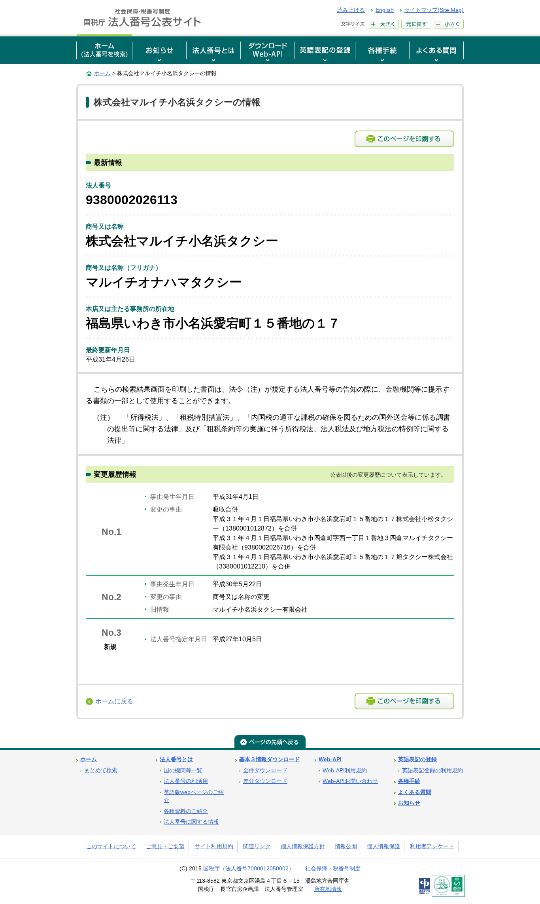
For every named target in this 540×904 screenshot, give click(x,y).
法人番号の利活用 (186, 781)
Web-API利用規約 (345, 770)
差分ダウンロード (265, 781)
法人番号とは (176, 759)
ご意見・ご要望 (165, 846)
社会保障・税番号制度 (333, 869)
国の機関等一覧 (183, 770)
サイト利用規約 (213, 846)
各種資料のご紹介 (186, 811)
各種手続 (409, 781)
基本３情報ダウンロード (269, 759)
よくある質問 (414, 792)
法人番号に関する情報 (191, 822)
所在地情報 (328, 889)
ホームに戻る (114, 701)
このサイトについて (111, 846)
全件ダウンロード (265, 770)
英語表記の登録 (417, 759)
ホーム (102, 73)
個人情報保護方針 (303, 846)
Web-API (330, 759)
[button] (159, 49)
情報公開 (346, 846)
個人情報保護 (383, 846)
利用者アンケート (432, 846)
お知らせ (409, 803)
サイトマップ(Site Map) (434, 10)
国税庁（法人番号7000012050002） (248, 869)
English (385, 10)
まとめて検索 (100, 770)
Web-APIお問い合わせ (350, 781)
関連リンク (257, 846)
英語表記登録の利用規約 (432, 770)
